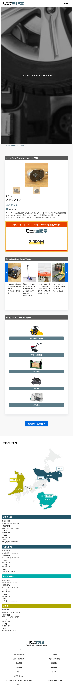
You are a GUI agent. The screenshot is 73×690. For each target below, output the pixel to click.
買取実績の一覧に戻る (35, 424)
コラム (18, 672)
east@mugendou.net (9, 571)
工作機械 (54, 655)
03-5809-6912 (6, 532)
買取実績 (19, 668)
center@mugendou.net (9, 601)
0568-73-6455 (6, 592)
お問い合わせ (18, 676)
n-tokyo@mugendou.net (10, 542)
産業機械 (54, 663)
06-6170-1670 (6, 621)
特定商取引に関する (19, 681)
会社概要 (54, 668)
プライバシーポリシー (54, 681)
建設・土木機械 (54, 659)
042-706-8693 (6, 562)
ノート (18, 685)
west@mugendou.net (9, 630)
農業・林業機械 (18, 659)
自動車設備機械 (18, 655)
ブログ (54, 672)
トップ (18, 650)
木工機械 (19, 663)
